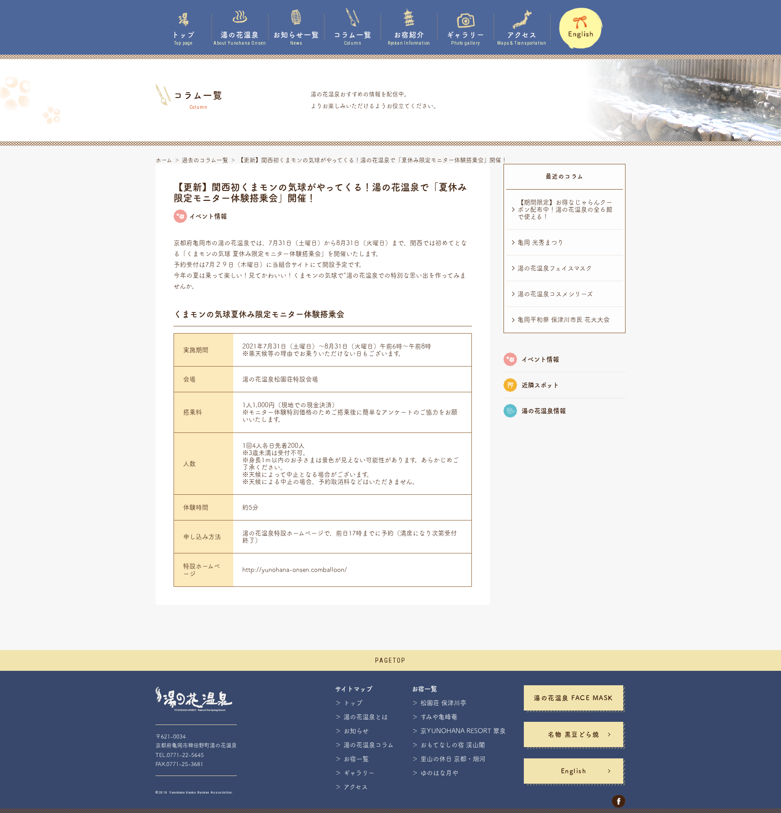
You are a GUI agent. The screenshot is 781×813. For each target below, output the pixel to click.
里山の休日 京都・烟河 (452, 759)
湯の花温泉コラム (368, 745)
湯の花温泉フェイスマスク (555, 268)
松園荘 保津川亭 (443, 703)
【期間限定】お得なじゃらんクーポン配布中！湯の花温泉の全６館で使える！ (565, 209)
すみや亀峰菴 (438, 717)
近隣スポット (540, 385)
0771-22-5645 (185, 754)
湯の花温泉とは (365, 717)
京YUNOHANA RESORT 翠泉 (463, 731)
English (574, 771)
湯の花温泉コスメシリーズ (555, 294)
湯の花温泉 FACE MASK (573, 698)
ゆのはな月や (439, 773)
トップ (352, 703)
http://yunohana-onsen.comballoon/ (294, 570)
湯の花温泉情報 (544, 411)
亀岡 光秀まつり (541, 242)
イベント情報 (540, 359)
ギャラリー (359, 773)
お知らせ (356, 731)
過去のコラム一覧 (205, 160)
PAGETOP (390, 660)
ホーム (163, 160)
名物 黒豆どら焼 (573, 734)
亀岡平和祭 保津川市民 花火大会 (564, 319)
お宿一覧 (356, 759)
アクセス (355, 787)
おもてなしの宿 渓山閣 (452, 745)
